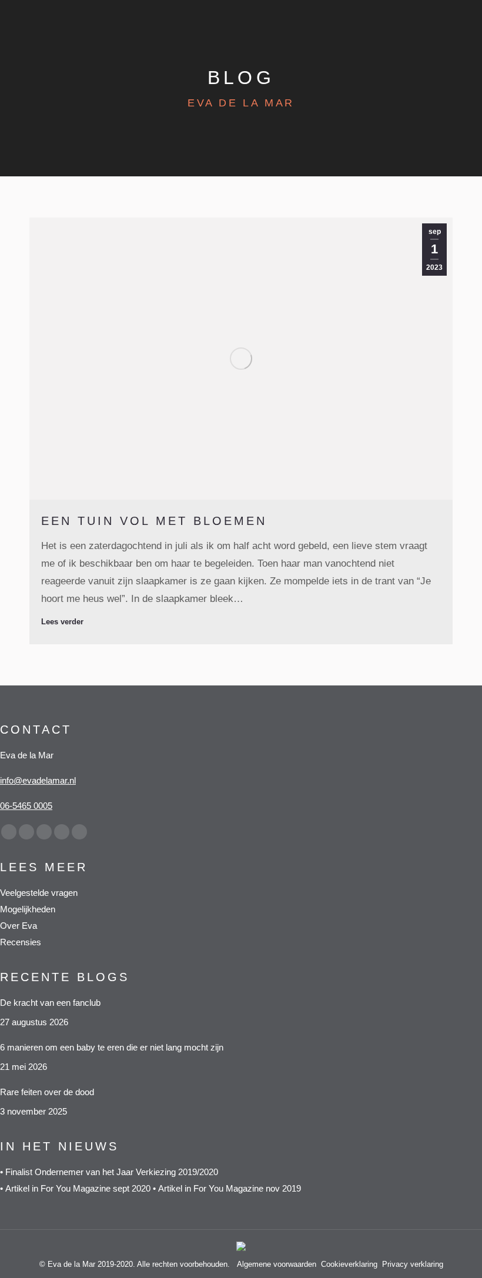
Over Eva (18, 926)
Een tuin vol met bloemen (154, 520)
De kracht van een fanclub (50, 1003)
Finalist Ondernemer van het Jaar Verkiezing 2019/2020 (111, 1172)
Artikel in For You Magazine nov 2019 (229, 1188)
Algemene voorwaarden (276, 1264)
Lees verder (62, 621)
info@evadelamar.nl (38, 780)
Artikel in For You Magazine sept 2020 (79, 1188)
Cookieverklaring (349, 1264)
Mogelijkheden (27, 909)
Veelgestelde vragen (39, 893)
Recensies (20, 942)
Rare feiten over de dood (48, 1092)
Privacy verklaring (412, 1264)
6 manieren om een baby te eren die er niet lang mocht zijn (113, 1047)
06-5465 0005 (26, 806)
